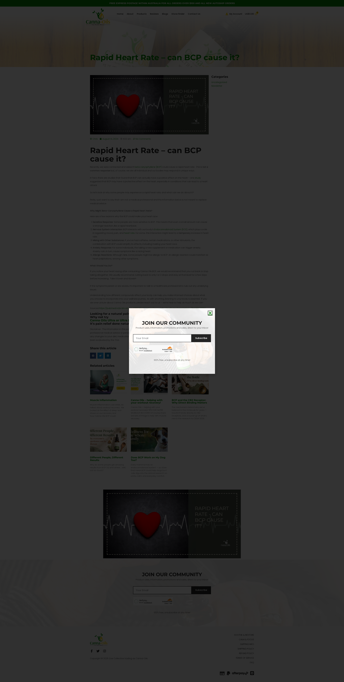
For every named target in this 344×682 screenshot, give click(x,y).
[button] (210, 313)
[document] (172, 341)
